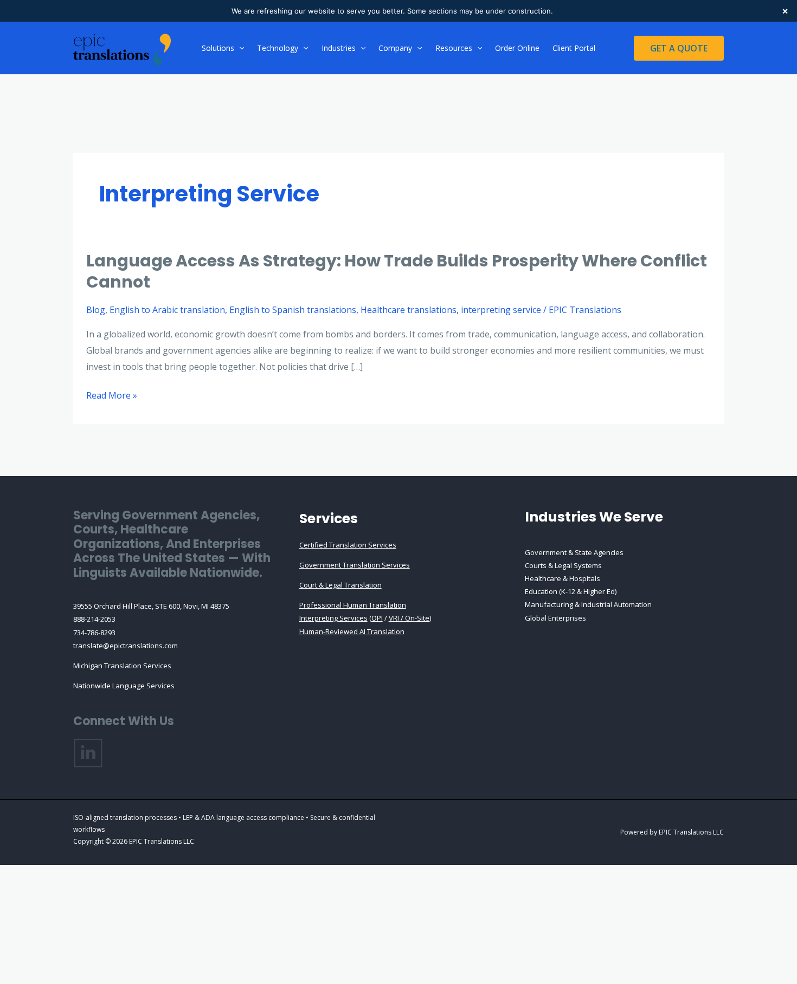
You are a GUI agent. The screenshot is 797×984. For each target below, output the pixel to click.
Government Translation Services (354, 565)
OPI (377, 618)
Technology (277, 48)
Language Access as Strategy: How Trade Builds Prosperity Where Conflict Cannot (396, 271)
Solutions (218, 48)
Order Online (517, 48)
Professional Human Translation (352, 605)
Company (395, 48)
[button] (239, 48)
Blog (95, 310)
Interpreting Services (333, 618)
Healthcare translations (409, 310)
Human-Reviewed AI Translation (351, 631)
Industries (339, 48)
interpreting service (501, 310)
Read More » (111, 396)
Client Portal (573, 48)
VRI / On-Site (409, 618)
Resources (453, 48)
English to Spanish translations (292, 310)
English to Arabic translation (167, 310)
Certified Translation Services (347, 545)
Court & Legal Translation (340, 585)
